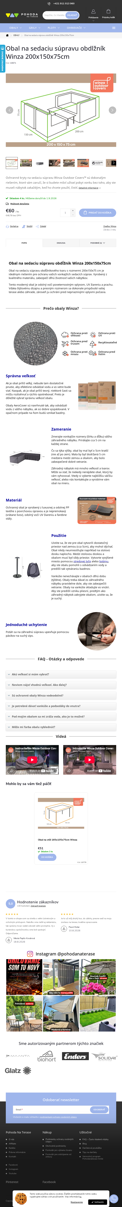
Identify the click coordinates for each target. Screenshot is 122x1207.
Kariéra (12, 1148)
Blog (84, 1144)
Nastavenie (77, 1202)
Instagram (13, 1169)
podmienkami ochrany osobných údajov (58, 1117)
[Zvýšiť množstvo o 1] (72, 211)
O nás (11, 1139)
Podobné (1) (96, 243)
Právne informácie (17, 1152)
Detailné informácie (88, 187)
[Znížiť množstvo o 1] (72, 215)
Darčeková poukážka (91, 1148)
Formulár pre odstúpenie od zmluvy (58, 1155)
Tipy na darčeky (89, 1152)
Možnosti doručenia (19, 203)
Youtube (12, 1173)
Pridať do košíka (100, 212)
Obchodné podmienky (56, 1146)
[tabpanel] (61, 829)
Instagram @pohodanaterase (65, 954)
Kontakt (12, 1156)
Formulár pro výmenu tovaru (59, 1150)
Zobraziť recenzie (38, 906)
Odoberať (99, 1109)
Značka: (109, 226)
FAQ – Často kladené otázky (95, 1139)
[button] (113, 1198)
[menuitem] (15, 27)
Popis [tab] (24, 243)
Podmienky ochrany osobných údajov (59, 1140)
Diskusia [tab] (61, 243)
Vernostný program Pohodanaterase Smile (92, 1157)
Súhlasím (99, 1202)
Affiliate (12, 1144)
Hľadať (72, 15)
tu (80, 1196)
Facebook (13, 1165)
